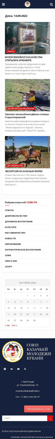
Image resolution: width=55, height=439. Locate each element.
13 (15, 308)
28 (21, 320)
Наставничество (15, 166)
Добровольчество (16, 215)
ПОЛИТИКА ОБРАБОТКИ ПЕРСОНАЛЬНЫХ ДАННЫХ (32, 437)
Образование (13, 244)
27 (15, 320)
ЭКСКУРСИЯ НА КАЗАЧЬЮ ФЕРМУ (24, 171)
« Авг (7, 325)
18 (47, 308)
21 (21, 314)
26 (8, 320)
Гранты (10, 52)
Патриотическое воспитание (20, 109)
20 (15, 314)
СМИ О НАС (11, 260)
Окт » (14, 325)
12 (8, 308)
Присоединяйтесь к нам (38, 409)
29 (28, 320)
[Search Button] (50, 418)
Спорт (8, 266)
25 (47, 314)
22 (28, 314)
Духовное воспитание (19, 221)
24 (41, 314)
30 (34, 320)
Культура (10, 227)
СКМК (8, 255)
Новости (10, 238)
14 (21, 308)
